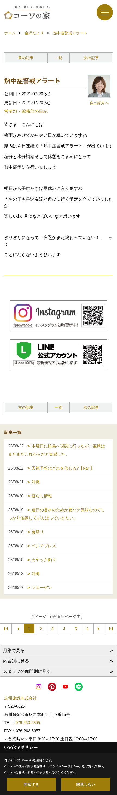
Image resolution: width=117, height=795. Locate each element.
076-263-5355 (28, 722)
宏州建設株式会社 (20, 698)
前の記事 (25, 58)
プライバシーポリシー (64, 766)
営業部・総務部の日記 (26, 111)
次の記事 (91, 58)
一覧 (58, 58)
